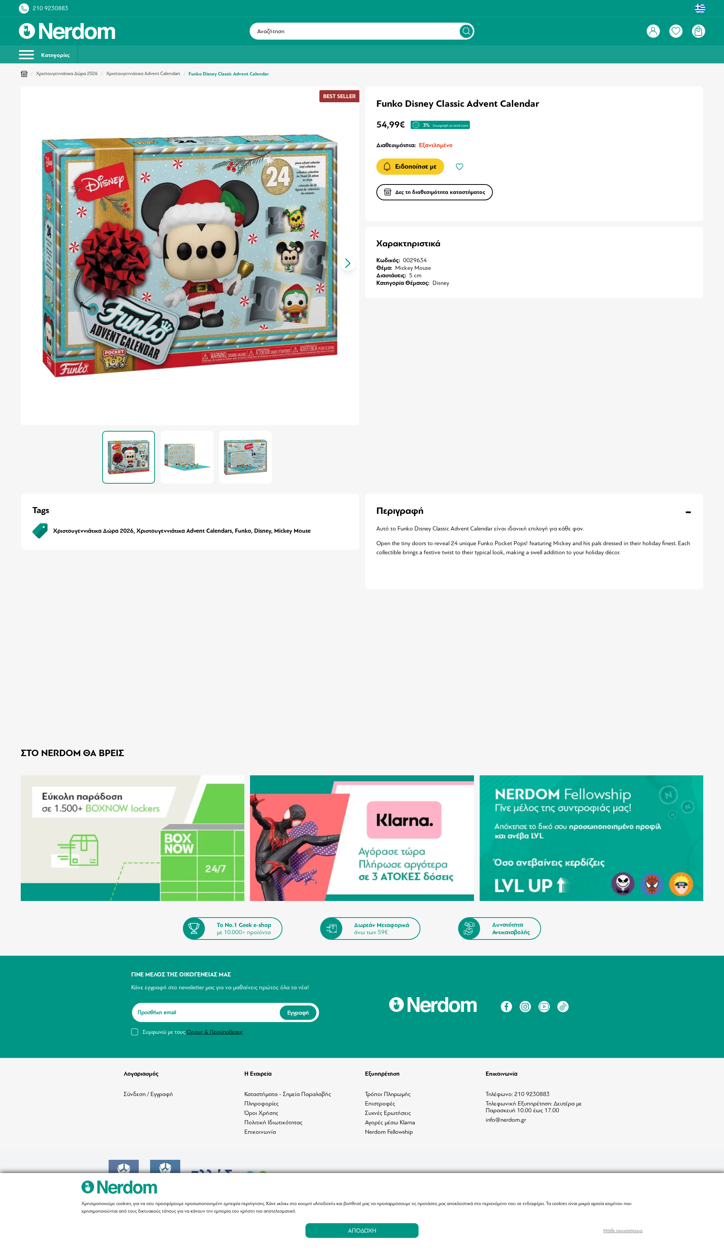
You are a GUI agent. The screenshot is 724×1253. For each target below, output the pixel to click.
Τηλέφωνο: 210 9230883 (518, 1094)
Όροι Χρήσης (261, 1113)
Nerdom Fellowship (389, 1131)
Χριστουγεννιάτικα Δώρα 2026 (67, 73)
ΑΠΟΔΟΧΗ (362, 1230)
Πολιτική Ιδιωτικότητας (273, 1122)
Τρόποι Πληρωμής (388, 1094)
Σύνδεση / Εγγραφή (148, 1094)
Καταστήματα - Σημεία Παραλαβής (287, 1094)
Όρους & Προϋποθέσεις (215, 1032)
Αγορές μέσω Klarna (390, 1122)
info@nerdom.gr (506, 1119)
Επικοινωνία (260, 1131)
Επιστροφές (380, 1103)
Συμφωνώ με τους (193, 1032)
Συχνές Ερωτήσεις (388, 1113)
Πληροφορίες (261, 1103)
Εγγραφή (298, 1012)
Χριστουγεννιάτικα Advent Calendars (143, 73)
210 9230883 (50, 8)
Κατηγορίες (55, 55)
